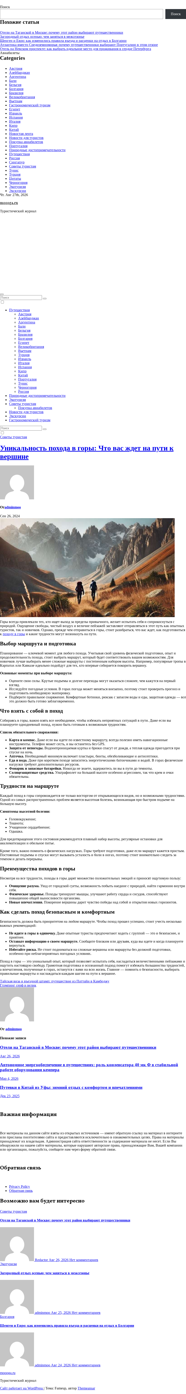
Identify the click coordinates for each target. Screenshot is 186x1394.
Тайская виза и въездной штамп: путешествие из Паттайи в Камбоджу (54, 981)
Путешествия (19, 154)
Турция (14, 174)
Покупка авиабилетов (26, 142)
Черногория (18, 182)
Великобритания (22, 97)
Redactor (41, 1260)
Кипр (13, 125)
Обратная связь (21, 1191)
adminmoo (13, 507)
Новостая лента (21, 134)
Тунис (14, 170)
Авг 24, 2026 (61, 1365)
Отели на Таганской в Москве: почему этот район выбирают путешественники (61, 32)
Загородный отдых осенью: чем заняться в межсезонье (42, 36)
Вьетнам (15, 101)
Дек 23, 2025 (10, 1096)
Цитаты (15, 178)
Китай (14, 130)
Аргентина (17, 77)
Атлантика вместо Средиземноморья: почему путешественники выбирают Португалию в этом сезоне (79, 45)
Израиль (15, 113)
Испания (16, 117)
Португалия (18, 146)
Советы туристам (22, 166)
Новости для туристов (26, 138)
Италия (14, 121)
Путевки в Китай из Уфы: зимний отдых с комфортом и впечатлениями (71, 1087)
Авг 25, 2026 (61, 1313)
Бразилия (16, 93)
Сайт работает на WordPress (22, 1388)
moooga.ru (9, 203)
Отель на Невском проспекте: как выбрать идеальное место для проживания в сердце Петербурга (75, 49)
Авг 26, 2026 (10, 1056)
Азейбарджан (19, 72)
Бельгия (15, 85)
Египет (14, 109)
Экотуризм (17, 187)
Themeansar (86, 1388)
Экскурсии (17, 191)
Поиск (5, 7)
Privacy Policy (19, 1186)
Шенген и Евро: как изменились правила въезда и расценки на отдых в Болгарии (63, 41)
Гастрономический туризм (29, 105)
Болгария (16, 89)
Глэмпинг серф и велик (18, 985)
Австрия (15, 68)
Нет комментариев (83, 1260)
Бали (13, 81)
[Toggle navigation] (2, 294)
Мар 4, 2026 (9, 1078)
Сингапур (16, 162)
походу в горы (14, 634)
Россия (14, 158)
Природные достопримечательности (37, 150)
